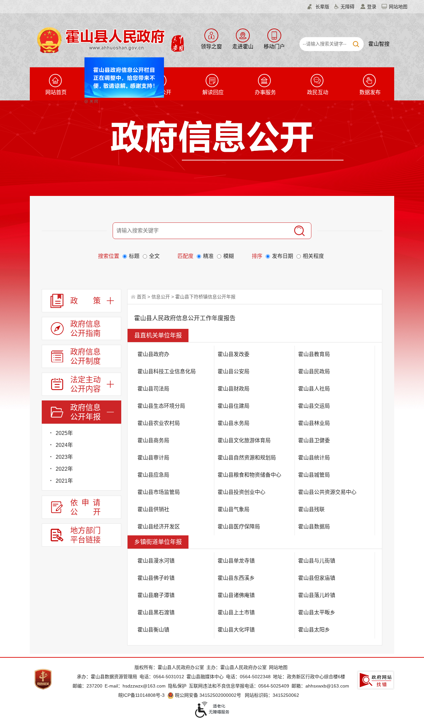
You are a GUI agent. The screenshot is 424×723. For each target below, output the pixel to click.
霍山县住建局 (233, 406)
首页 (141, 296)
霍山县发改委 (233, 354)
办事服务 (265, 92)
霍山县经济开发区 (158, 526)
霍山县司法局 (153, 389)
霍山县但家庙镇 (316, 578)
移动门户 (274, 46)
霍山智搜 (379, 44)
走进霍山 (242, 46)
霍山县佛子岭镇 (156, 578)
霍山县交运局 (314, 406)
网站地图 (398, 6)
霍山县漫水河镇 (156, 561)
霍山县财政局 (233, 389)
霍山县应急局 (153, 475)
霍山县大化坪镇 (236, 630)
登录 (371, 6)
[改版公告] (132, 71)
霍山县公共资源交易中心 (327, 492)
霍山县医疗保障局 (239, 526)
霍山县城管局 (314, 475)
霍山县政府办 (153, 354)
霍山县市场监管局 (158, 492)
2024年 (64, 445)
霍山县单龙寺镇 (236, 561)
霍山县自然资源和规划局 (247, 457)
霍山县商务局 (153, 440)
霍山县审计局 (153, 457)
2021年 (64, 481)
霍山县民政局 (314, 371)
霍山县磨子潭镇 (156, 595)
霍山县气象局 (233, 509)
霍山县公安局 (233, 371)
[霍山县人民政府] (109, 39)
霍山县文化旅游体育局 (244, 440)
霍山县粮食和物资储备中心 (249, 475)
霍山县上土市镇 (236, 612)
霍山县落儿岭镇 (316, 595)
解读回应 (213, 92)
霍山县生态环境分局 (161, 406)
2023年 (64, 457)
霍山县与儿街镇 (316, 561)
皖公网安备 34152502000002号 (208, 695)
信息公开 (160, 296)
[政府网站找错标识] (375, 680)
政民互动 (317, 92)
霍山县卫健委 (314, 440)
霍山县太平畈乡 (316, 612)
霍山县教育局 (314, 354)
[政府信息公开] (227, 140)
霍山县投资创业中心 (241, 492)
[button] (318, 6)
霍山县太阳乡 (314, 630)
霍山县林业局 (314, 423)
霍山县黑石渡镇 (156, 612)
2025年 (64, 433)
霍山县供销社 (153, 509)
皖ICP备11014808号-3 (141, 695)
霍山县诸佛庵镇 (236, 595)
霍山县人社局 (314, 389)
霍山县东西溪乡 (236, 578)
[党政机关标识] (43, 679)
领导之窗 (211, 46)
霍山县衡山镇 (153, 630)
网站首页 (56, 92)
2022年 (64, 469)
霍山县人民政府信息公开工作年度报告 (185, 318)
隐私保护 (177, 686)
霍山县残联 (311, 509)
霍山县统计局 (314, 457)
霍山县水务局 (233, 423)
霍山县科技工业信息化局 (166, 371)
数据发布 (370, 92)
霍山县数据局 (314, 526)
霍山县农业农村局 (158, 423)
